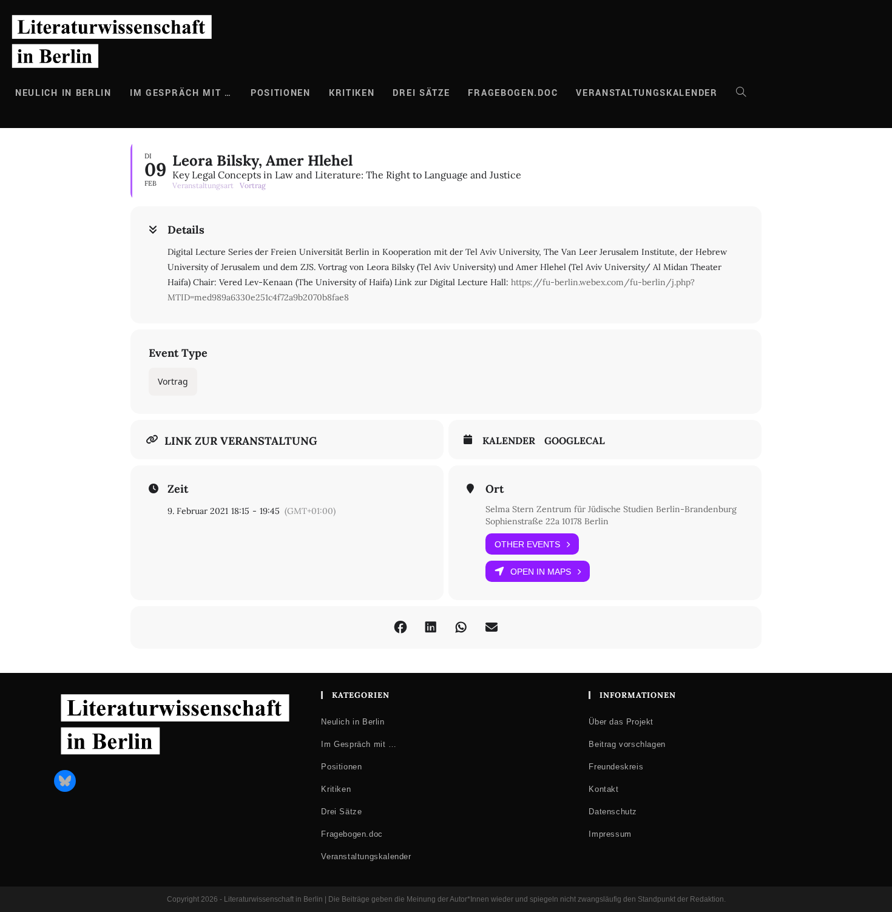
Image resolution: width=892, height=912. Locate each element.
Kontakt (603, 789)
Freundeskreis (616, 766)
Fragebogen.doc (351, 834)
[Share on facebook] (400, 627)
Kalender (508, 441)
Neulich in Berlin (352, 721)
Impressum (610, 834)
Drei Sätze (341, 811)
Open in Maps (540, 571)
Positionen (341, 766)
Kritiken (336, 789)
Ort (494, 489)
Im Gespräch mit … (358, 744)
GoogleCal (574, 441)
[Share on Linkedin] (431, 627)
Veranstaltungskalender (366, 856)
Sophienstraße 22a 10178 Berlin (547, 521)
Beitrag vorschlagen (627, 744)
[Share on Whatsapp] (461, 627)
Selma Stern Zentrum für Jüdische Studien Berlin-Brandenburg (611, 509)
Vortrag (173, 381)
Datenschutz (613, 811)
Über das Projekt (621, 721)
